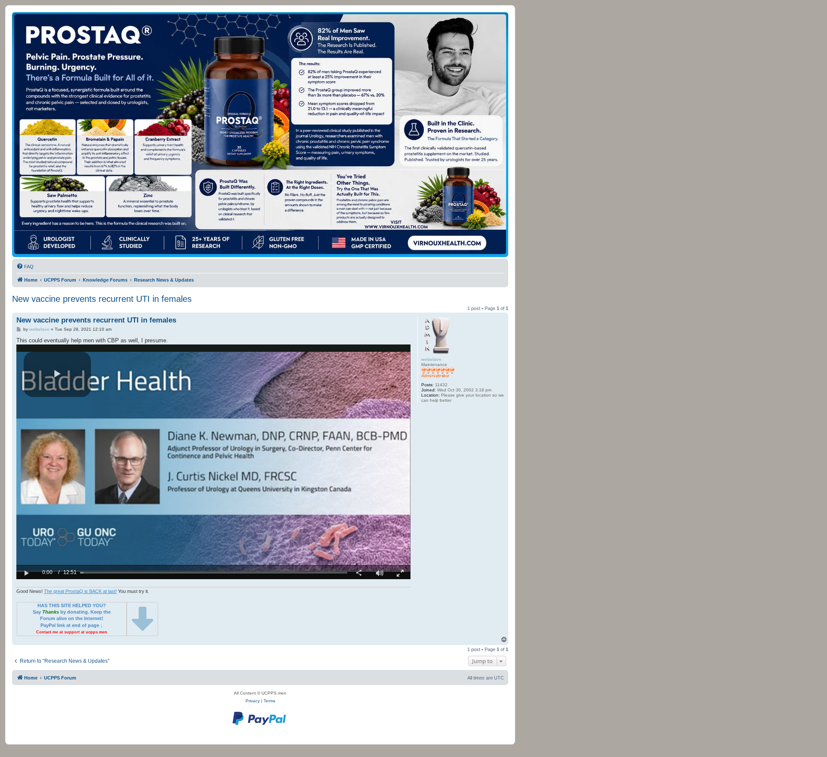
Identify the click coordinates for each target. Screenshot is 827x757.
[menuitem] (25, 266)
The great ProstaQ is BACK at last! (80, 591)
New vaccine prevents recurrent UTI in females (102, 299)
